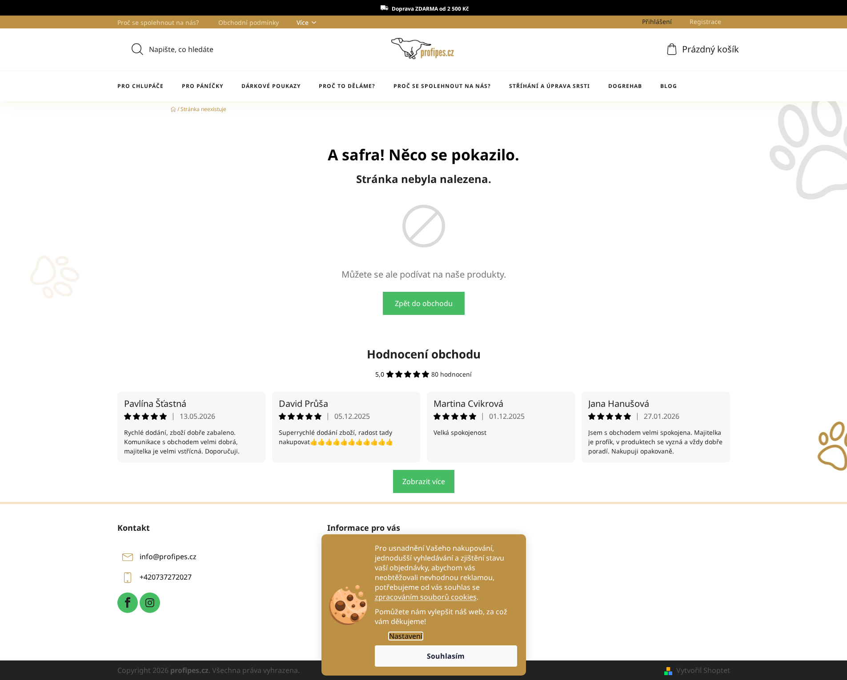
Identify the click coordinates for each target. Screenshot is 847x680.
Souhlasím (446, 656)
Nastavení (405, 636)
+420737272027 (166, 577)
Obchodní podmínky (248, 22)
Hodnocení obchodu (424, 354)
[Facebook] (127, 603)
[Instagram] (150, 603)
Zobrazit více (423, 481)
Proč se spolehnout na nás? (158, 22)
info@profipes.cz (168, 556)
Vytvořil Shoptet (703, 670)
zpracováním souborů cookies (426, 597)
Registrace (705, 21)
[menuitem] (140, 86)
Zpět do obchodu (424, 303)
